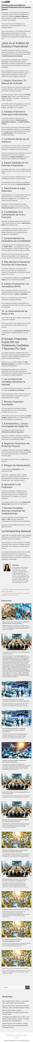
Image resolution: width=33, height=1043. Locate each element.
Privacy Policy (9, 1035)
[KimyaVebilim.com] (5, 2)
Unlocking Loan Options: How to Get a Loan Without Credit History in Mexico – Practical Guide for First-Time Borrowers (15, 1019)
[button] (27, 2)
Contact (16, 1037)
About (25, 1035)
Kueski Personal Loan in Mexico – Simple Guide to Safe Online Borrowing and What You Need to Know (15, 1025)
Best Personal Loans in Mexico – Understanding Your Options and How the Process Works (15, 1012)
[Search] (27, 987)
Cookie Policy (18, 1035)
